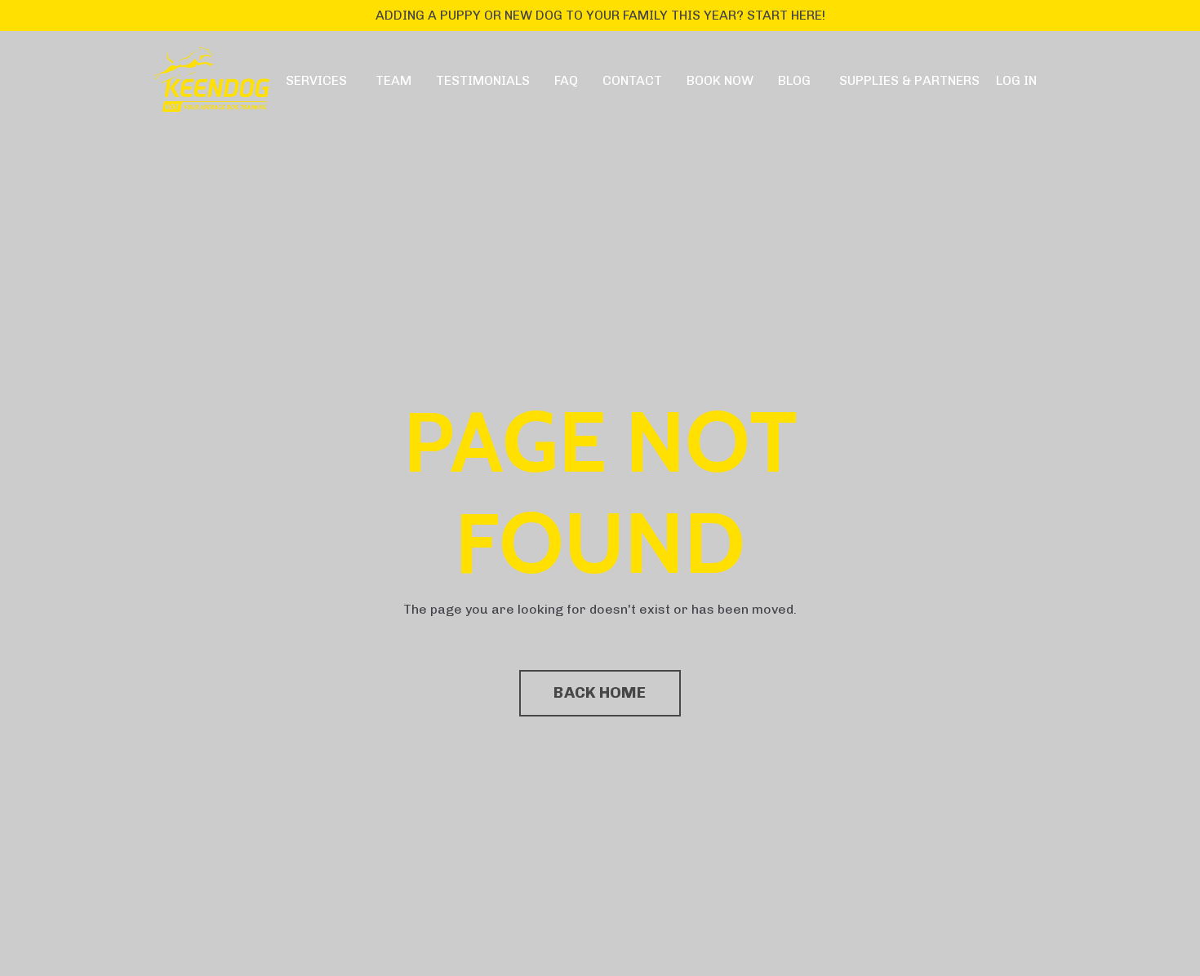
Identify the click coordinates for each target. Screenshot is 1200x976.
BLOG (794, 80)
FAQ (566, 80)
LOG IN (1016, 80)
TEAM (393, 80)
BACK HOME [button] (599, 692)
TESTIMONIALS (483, 80)
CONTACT (632, 80)
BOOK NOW (720, 80)
